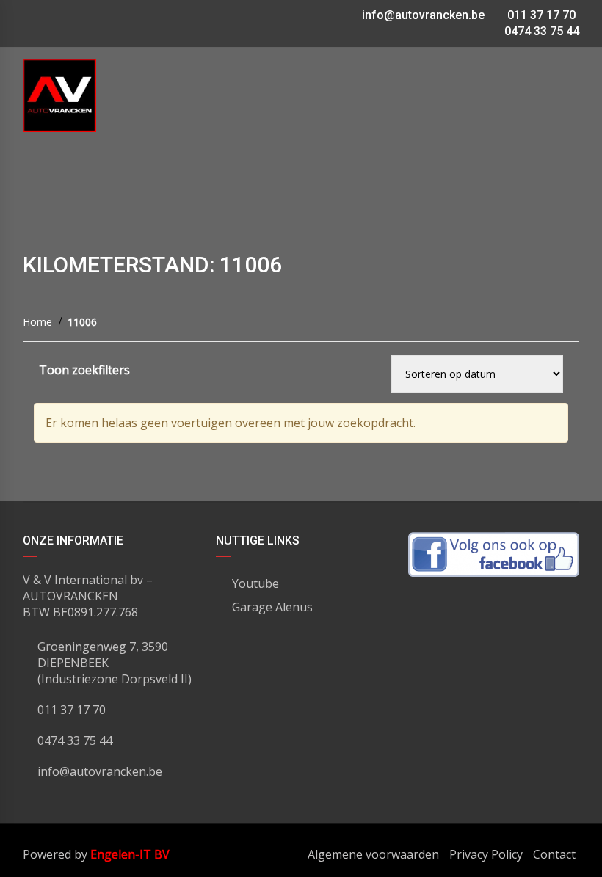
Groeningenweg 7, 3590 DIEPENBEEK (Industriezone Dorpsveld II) (114, 662)
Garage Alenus (272, 607)
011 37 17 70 (540, 15)
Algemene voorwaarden (373, 854)
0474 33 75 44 (540, 31)
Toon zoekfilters (84, 370)
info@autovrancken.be (423, 15)
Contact (554, 854)
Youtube (255, 583)
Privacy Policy (486, 854)
